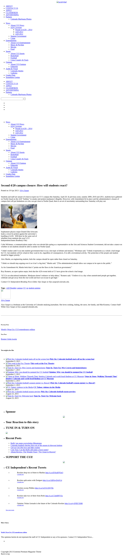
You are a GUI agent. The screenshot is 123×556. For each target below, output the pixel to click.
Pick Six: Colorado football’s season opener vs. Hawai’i (72, 383)
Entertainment (11, 40)
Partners (9, 17)
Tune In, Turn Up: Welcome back (47, 396)
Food (13, 49)
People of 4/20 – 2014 (23, 30)
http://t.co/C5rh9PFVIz (54, 496)
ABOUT (9, 6)
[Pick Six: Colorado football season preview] (23, 392)
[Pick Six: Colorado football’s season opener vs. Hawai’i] (28, 383)
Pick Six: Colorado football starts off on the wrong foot (72, 359)
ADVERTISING (12, 15)
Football (14, 58)
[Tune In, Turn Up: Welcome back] (19, 396)
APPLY (9, 10)
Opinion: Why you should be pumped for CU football (70, 372)
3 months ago (20, 474)
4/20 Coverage (16, 27)
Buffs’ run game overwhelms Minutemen (26, 443)
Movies (13, 47)
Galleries (14, 73)
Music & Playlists (17, 45)
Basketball (14, 56)
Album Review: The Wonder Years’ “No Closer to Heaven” (33, 452)
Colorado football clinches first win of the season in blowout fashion (36, 445)
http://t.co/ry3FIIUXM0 (74, 503)
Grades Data (10, 75)
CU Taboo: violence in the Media (47, 387)
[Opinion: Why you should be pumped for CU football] (27, 372)
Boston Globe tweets (9, 339)
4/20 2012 (19, 34)
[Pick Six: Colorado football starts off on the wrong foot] (27, 359)
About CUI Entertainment (20, 43)
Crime (13, 38)
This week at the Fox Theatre (42, 363)
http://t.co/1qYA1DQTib (44, 488)
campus (20, 288)
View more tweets (10, 510)
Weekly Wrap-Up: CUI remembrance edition (18, 329)
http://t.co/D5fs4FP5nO (54, 473)
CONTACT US (12, 8)
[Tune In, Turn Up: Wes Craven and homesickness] (25, 368)
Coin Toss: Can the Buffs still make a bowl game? (30, 450)
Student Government (18, 36)
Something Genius (13, 77)
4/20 (8, 288)
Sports (8, 51)
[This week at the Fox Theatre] (18, 363)
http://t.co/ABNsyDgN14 (52, 480)
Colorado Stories (17, 71)
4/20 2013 (19, 32)
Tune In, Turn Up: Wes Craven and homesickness (66, 368)
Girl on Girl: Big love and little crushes (25, 448)
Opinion (9, 62)
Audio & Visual (12, 69)
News (8, 23)
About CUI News (17, 25)
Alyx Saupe (24, 191)
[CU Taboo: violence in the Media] (19, 387)
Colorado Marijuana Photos (21, 19)
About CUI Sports (18, 53)
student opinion (34, 288)
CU (24, 288)
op (27, 288)
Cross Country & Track (19, 60)
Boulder (13, 288)
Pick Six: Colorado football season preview (58, 392)
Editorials (14, 66)
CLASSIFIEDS (12, 13)
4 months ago (20, 497)
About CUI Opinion (18, 64)
